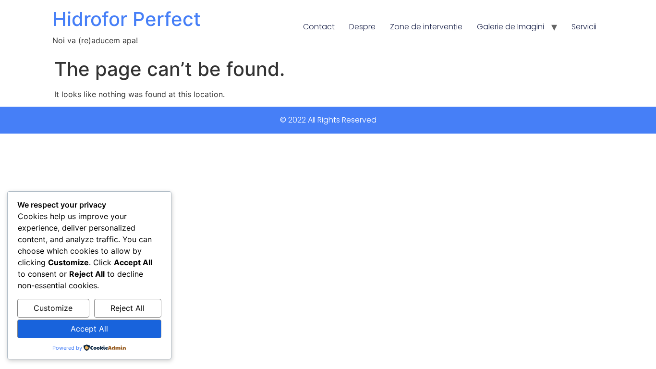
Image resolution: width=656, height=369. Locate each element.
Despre (362, 26)
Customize (53, 308)
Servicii (583, 26)
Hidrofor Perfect (126, 19)
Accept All (89, 328)
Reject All (127, 308)
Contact (319, 26)
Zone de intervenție (426, 26)
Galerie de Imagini (510, 26)
